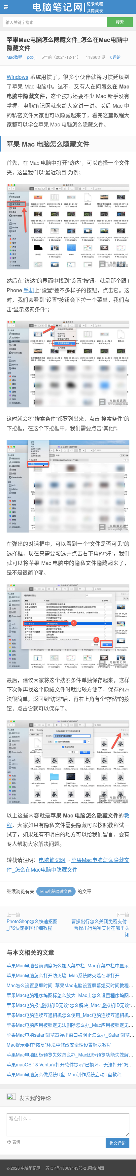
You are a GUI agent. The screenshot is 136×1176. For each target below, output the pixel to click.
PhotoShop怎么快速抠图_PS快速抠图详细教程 (32, 924)
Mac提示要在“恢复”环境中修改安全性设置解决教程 (59, 1044)
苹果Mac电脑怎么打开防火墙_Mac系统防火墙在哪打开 (63, 975)
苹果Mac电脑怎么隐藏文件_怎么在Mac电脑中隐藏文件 (67, 43)
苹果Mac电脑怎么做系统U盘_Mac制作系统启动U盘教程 (64, 1074)
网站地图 (96, 1168)
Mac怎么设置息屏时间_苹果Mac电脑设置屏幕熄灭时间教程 (68, 985)
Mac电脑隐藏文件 (56, 891)
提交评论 (117, 1143)
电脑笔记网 (68, 7)
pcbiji (32, 57)
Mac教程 (14, 57)
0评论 (115, 57)
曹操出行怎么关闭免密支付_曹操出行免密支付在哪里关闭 (100, 928)
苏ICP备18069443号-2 (66, 1168)
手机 (28, 290)
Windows (17, 77)
